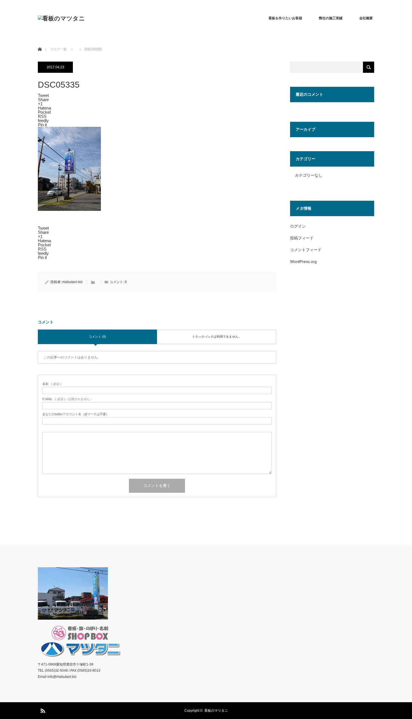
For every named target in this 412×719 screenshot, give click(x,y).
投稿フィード (302, 238)
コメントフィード (305, 250)
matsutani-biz (72, 282)
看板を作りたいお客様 (285, 18)
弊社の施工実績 (330, 18)
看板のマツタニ (216, 711)
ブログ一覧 (58, 49)
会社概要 (366, 18)
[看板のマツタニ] (61, 18)
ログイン (298, 226)
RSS (42, 710)
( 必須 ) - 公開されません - (67, 399)
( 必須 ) (51, 384)
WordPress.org (303, 261)
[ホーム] (39, 43)
